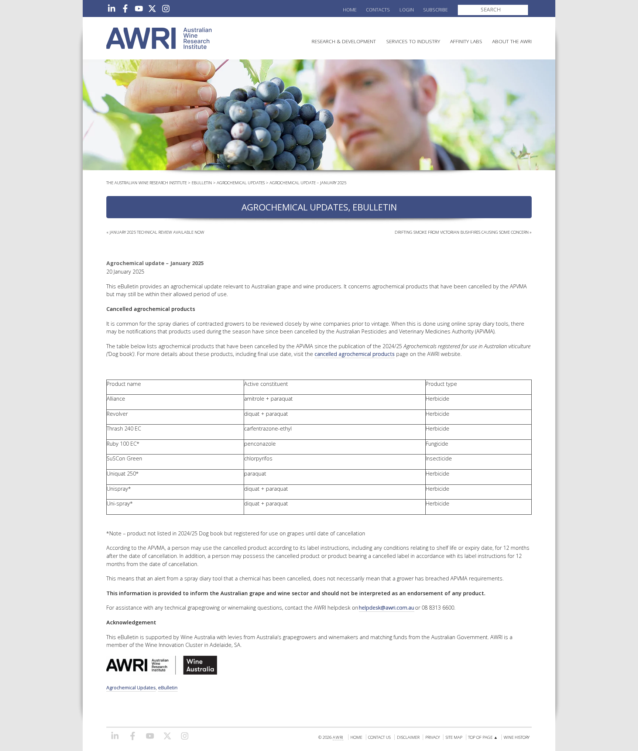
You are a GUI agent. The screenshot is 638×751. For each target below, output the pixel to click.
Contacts (378, 9)
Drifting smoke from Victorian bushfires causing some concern (462, 232)
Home (350, 9)
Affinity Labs (466, 41)
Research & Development (344, 41)
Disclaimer (408, 737)
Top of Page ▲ (483, 737)
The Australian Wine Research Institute (146, 182)
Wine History (516, 737)
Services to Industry (413, 41)
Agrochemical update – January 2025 (308, 182)
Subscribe (435, 9)
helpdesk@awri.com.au (386, 607)
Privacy (432, 737)
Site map (454, 737)
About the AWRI (512, 41)
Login (406, 9)
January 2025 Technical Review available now (157, 232)
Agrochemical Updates (241, 182)
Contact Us (379, 737)
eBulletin (202, 182)
